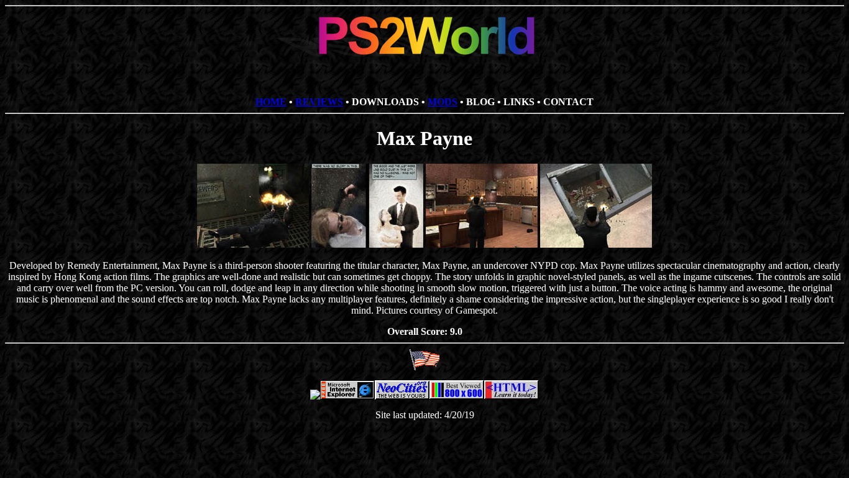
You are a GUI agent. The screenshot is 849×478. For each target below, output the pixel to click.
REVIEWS (319, 101)
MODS (442, 101)
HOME (271, 101)
